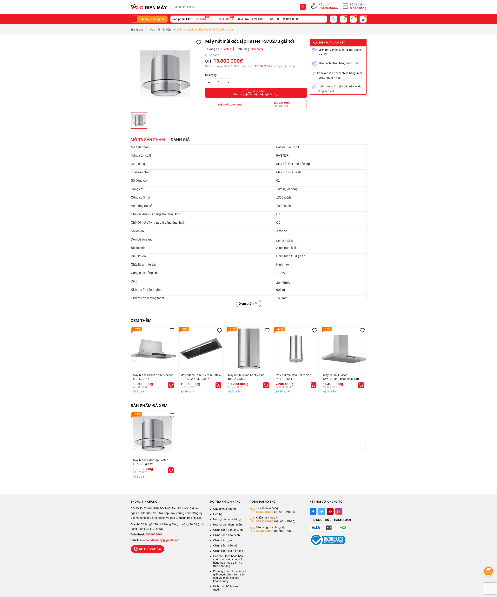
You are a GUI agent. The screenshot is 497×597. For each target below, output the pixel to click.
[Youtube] (330, 511)
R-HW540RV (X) (224, 19)
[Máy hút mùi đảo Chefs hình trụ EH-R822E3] (296, 349)
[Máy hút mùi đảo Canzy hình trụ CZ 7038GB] (248, 349)
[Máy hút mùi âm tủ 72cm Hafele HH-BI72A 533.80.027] (201, 349)
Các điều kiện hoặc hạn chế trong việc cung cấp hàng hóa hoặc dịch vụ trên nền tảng (228, 560)
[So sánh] (212, 55)
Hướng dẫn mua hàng (227, 519)
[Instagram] (338, 511)
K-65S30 (273, 19)
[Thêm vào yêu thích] (198, 42)
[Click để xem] (166, 74)
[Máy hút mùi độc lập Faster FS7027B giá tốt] (153, 434)
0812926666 (328, 8)
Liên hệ (217, 514)
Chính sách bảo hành (226, 535)
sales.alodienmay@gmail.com (159, 540)
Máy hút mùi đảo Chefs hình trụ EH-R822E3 (293, 376)
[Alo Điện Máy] (149, 7)
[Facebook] (313, 511)
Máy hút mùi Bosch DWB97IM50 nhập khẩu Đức (341, 376)
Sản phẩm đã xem (149, 405)
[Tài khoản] (333, 19)
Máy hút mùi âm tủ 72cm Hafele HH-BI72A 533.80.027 (201, 376)
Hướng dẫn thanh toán (227, 524)
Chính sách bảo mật (225, 545)
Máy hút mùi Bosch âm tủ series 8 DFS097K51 (153, 376)
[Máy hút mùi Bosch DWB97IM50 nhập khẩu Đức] (343, 349)
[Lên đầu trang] (489, 560)
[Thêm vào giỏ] (171, 385)
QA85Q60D (202, 19)
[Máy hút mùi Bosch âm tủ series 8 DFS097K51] (153, 349)
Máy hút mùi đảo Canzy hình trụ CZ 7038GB (246, 376)
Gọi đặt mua (282, 104)
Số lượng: (211, 75)
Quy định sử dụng (224, 508)
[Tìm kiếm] (303, 7)
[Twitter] (321, 511)
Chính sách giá (222, 540)
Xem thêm (141, 320)
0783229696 (264, 521)
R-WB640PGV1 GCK (251, 19)
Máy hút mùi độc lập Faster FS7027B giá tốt (150, 461)
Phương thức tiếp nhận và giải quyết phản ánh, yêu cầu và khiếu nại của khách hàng (229, 576)
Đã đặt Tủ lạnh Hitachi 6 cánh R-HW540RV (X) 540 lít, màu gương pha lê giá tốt (47, 584)
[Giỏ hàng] (363, 19)
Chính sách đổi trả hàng (228, 550)
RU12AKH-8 (290, 19)
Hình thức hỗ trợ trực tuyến (226, 588)
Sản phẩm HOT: (182, 19)
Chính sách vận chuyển (228, 529)
